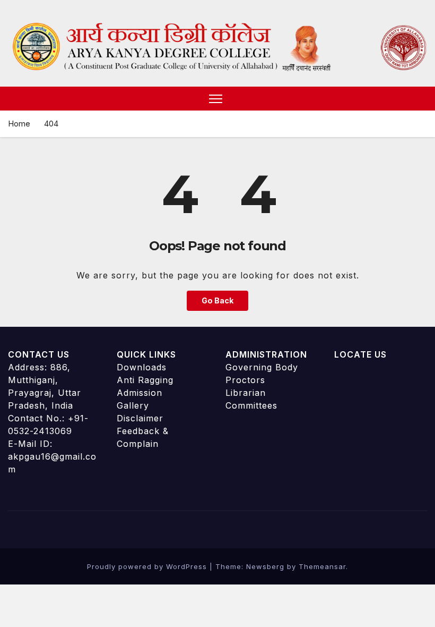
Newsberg (265, 566)
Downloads (142, 367)
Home (19, 123)
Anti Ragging (145, 380)
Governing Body (261, 367)
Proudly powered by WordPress (148, 566)
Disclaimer (140, 418)
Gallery (133, 405)
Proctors (245, 380)
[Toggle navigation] (216, 98)
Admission (139, 392)
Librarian (245, 392)
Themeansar (322, 566)
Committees (251, 405)
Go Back (217, 300)
